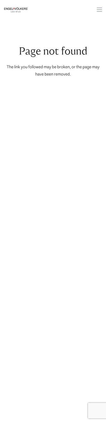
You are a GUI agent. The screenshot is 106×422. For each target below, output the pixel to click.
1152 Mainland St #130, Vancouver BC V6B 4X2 (30, 360)
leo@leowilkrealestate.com (29, 208)
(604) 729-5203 (19, 198)
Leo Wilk (17, 131)
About (11, 281)
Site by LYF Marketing (21, 399)
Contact (13, 189)
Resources (15, 272)
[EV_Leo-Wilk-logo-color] (16, 9)
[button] (99, 9)
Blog (10, 291)
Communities (17, 263)
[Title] (10, 218)
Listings (13, 254)
